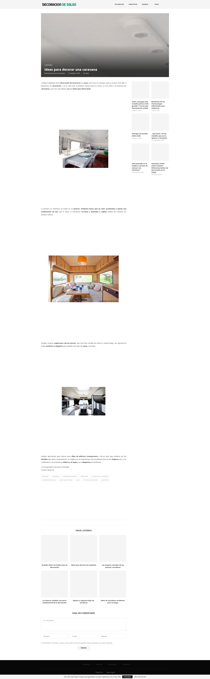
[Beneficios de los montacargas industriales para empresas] (160, 90)
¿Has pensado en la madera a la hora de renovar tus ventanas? (140, 167)
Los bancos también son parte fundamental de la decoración (54, 601)
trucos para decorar (90, 480)
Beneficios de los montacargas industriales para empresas (158, 105)
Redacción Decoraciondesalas (55, 73)
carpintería (84, 476)
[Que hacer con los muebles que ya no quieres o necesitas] (160, 122)
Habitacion (133, 4)
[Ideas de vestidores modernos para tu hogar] (112, 584)
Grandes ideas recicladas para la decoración (54, 566)
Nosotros (99, 672)
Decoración (119, 4)
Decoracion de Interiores (100, 476)
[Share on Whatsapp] (85, 522)
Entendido (127, 677)
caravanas (55, 476)
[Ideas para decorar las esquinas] (83, 548)
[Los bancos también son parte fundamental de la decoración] (54, 584)
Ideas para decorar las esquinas (83, 565)
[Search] (168, 4)
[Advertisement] (83, 112)
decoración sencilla (49, 480)
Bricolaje (45, 476)
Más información (140, 677)
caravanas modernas (70, 476)
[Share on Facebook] (81, 522)
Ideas (157, 4)
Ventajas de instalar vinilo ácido (140, 135)
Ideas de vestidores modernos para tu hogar (113, 601)
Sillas (78, 480)
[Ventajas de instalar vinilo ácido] (140, 122)
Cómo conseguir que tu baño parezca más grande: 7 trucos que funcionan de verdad (140, 105)
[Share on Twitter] (83, 522)
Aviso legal (111, 672)
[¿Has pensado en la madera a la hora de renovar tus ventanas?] (140, 152)
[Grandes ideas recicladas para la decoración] (54, 548)
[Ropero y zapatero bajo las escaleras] (83, 584)
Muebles (145, 4)
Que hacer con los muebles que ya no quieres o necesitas (159, 136)
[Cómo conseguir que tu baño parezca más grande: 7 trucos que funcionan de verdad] (140, 90)
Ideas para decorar (66, 480)
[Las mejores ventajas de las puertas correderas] (112, 548)
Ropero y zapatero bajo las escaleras (83, 601)
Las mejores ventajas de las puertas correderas (113, 566)
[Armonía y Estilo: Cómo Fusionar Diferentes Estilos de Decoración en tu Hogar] (160, 152)
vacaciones (104, 480)
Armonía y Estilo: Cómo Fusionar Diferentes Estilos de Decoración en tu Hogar (159, 168)
